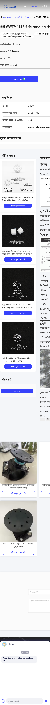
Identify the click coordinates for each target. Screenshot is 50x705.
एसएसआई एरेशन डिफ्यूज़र (22, 17)
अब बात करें (17, 79)
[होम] (10, 6)
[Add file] (3, 701)
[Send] (46, 701)
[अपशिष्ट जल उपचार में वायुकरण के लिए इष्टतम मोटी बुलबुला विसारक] (18, 521)
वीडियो (44, 6)
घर (25, 6)
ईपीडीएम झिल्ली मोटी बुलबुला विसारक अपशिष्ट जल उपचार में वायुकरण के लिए (18, 486)
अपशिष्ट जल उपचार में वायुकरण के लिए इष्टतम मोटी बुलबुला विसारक (18, 545)
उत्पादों (34, 6)
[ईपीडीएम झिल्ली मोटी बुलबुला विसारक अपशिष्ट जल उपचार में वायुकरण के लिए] (18, 462)
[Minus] (46, 644)
